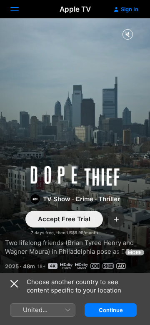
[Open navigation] (19, 9)
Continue (111, 310)
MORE (135, 252)
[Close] (14, 284)
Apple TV (75, 9)
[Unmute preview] (127, 34)
